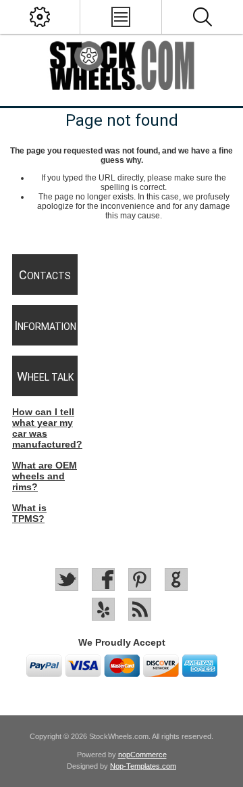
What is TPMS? (29, 513)
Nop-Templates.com (143, 766)
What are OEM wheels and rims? (44, 476)
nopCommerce (142, 754)
